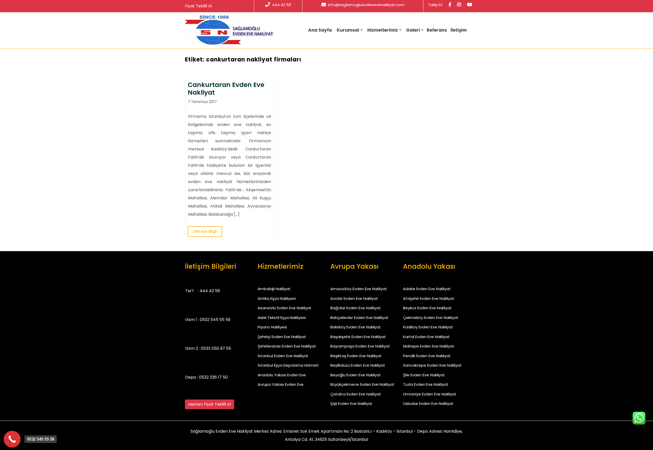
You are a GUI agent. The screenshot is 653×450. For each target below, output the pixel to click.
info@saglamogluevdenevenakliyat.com (366, 4)
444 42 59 (281, 4)
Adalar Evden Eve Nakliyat (427, 288)
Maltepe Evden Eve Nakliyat (428, 346)
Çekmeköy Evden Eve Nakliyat (430, 317)
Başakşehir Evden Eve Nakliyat (358, 336)
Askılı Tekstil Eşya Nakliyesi (282, 317)
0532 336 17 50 (213, 377)
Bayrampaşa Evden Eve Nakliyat (360, 346)
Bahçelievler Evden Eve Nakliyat (359, 317)
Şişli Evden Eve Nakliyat (351, 403)
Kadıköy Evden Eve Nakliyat (428, 327)
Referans (437, 30)
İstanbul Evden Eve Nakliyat (283, 355)
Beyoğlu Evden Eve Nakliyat (355, 375)
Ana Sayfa (320, 30)
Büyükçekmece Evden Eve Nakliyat (362, 384)
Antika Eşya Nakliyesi (277, 298)
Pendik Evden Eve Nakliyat (427, 355)
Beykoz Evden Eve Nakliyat (427, 308)
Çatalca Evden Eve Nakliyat (355, 394)
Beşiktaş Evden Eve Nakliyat (356, 355)
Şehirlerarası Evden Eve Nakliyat (287, 346)
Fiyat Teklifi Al (198, 6)
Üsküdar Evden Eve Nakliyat (428, 403)
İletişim (458, 30)
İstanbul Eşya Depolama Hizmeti (288, 365)
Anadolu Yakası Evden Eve (282, 375)
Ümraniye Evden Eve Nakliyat (429, 394)
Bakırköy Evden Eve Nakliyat (355, 327)
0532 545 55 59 (215, 320)
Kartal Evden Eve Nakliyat (426, 336)
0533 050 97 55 (216, 348)
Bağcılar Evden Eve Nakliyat (355, 308)
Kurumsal (348, 30)
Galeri (413, 30)
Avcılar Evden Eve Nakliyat (354, 298)
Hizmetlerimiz (382, 30)
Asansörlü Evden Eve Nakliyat (284, 308)
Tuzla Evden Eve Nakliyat (425, 384)
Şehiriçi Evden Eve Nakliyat (282, 336)
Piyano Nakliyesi (272, 327)
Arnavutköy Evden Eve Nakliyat (358, 288)
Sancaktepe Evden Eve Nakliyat (432, 365)
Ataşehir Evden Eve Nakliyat (428, 298)
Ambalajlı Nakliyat (274, 288)
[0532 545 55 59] (12, 439)
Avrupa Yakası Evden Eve (281, 384)
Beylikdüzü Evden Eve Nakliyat (357, 365)
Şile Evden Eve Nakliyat (424, 375)
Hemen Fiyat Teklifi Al (209, 404)
